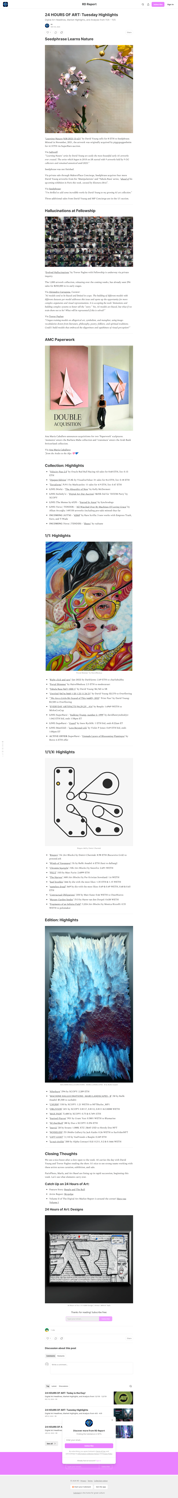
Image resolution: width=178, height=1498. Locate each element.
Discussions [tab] (63, 1386)
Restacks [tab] (60, 1356)
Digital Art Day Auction (81, 494)
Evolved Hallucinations (57, 272)
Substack (77, 1493)
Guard (72, 723)
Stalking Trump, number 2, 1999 (86, 715)
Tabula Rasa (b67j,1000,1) (63, 689)
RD (52, 24)
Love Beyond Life (78, 728)
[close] (112, 1420)
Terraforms (55, 484)
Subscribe (158, 4)
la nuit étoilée (57, 1141)
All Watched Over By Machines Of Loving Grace (101, 507)
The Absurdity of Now (76, 489)
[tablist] (55, 1356)
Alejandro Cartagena (59, 292)
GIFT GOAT (56, 1137)
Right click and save (60, 680)
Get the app (101, 1487)
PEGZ (53, 872)
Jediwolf (53, 152)
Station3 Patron (58, 1118)
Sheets (87, 523)
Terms (90, 1481)
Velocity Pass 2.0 (58, 472)
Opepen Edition (58, 480)
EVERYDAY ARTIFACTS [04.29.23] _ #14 (71, 706)
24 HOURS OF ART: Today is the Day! (65, 1393)
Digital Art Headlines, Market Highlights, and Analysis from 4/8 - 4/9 (73, 1413)
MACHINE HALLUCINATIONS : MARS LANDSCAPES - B (80, 1096)
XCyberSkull (56, 1123)
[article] (89, 1398)
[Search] (142, 4)
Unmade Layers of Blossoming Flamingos (103, 736)
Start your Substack (82, 1487)
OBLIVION (56, 1109)
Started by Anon (88, 502)
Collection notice (101, 1481)
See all (50, 1443)
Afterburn (55, 1091)
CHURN (54, 1104)
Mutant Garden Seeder (61, 899)
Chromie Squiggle (59, 868)
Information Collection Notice (88, 1454)
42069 (77, 515)
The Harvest (56, 877)
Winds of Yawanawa (60, 863)
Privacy (83, 1481)
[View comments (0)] (55, 32)
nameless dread (58, 886)
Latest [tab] (54, 1386)
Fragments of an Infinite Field (65, 904)
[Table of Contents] (2, 749)
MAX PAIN (56, 1114)
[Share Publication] (148, 4)
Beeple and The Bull (74, 1189)
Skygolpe (68, 1194)
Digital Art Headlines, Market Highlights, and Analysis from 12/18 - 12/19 (75, 1396)
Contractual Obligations (62, 895)
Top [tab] (47, 1386)
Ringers (54, 855)
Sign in (170, 4)
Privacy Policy (107, 1454)
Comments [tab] (50, 1356)
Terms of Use (100, 1451)
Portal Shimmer (58, 684)
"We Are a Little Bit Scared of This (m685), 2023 (74, 698)
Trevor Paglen (56, 316)
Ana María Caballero (59, 450)
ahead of (125, 179)
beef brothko (56, 882)
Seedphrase (55, 189)
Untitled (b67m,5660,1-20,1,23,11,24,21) (70, 693)
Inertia (53, 1128)
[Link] (41, 39)
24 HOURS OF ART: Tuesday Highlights (66, 1410)
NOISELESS (56, 1132)
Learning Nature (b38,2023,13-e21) (63, 138)
